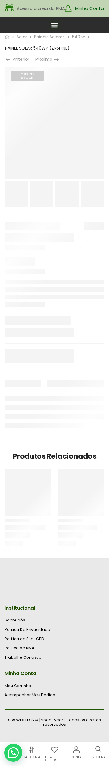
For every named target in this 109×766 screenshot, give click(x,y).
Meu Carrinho (18, 685)
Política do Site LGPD (24, 639)
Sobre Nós (15, 620)
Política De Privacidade (27, 629)
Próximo (44, 59)
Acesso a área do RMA (41, 8)
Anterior (18, 59)
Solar (22, 37)
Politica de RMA (20, 648)
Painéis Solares (49, 37)
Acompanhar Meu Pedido (30, 695)
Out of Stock (27, 76)
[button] (55, 25)
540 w (78, 37)
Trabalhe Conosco (23, 657)
